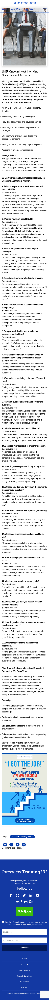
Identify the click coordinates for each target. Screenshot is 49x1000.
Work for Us (24, 982)
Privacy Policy (24, 970)
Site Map (24, 987)
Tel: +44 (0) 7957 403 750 (24, 3)
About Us (24, 964)
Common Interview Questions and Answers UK (24, 993)
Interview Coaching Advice (22, 837)
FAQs (24, 959)
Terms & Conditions (24, 976)
